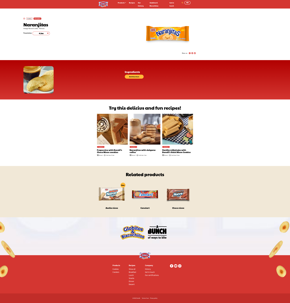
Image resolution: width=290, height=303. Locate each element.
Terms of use (145, 298)
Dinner (131, 281)
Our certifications (152, 275)
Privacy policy (153, 298)
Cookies (116, 269)
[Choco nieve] (178, 193)
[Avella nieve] (112, 193)
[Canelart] (145, 193)
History (148, 269)
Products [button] (121, 3)
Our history (141, 4)
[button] (182, 2)
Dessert (132, 284)
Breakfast (132, 272)
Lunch (131, 275)
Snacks (131, 278)
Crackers (116, 272)
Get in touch (171, 4)
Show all (132, 269)
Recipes (132, 3)
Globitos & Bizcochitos (154, 4)
